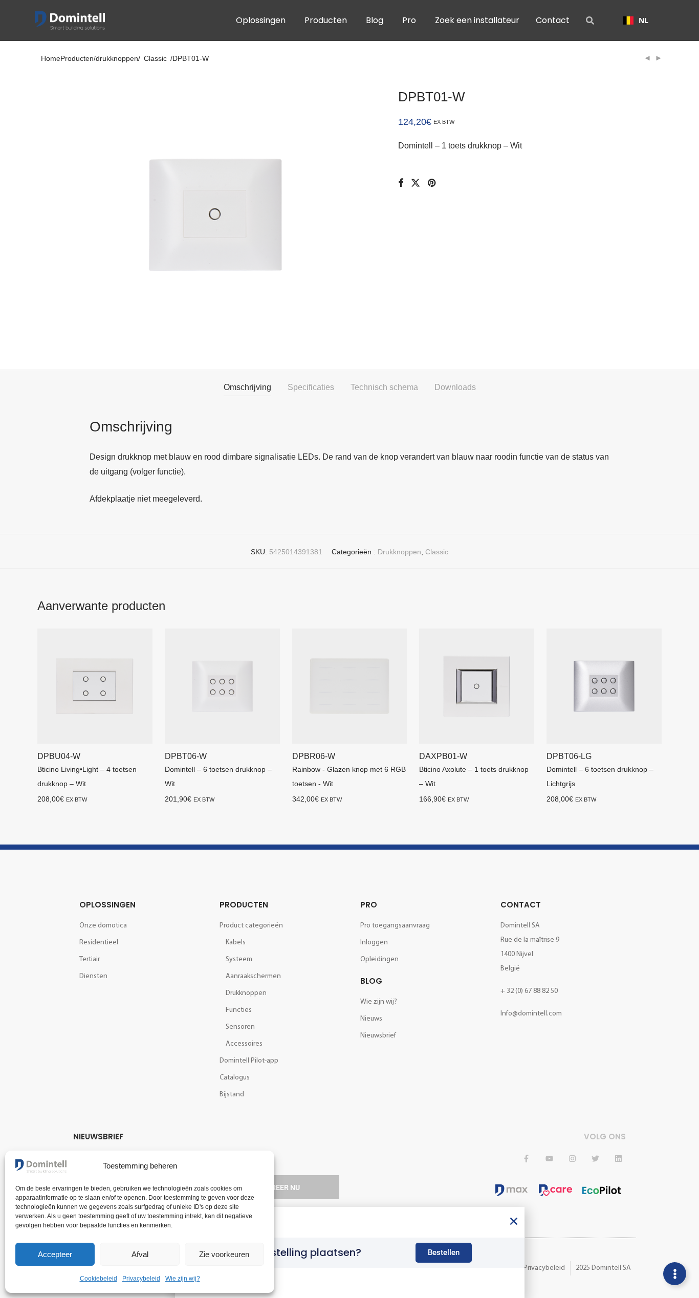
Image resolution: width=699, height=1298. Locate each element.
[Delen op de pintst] (432, 183)
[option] (636, 20)
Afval (140, 1254)
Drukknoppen (399, 552)
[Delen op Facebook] (400, 183)
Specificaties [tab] (311, 387)
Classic (155, 58)
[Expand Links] (674, 1273)
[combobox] (636, 20)
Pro (368, 904)
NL (643, 20)
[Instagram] (572, 1158)
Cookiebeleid (98, 1278)
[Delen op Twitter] (415, 183)
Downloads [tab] (455, 387)
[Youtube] (549, 1158)
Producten (244, 904)
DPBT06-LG (569, 756)
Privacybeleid (141, 1278)
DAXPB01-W (443, 756)
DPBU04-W (58, 756)
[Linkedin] (618, 1158)
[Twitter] (595, 1158)
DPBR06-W (313, 756)
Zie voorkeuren (224, 1254)
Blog (371, 981)
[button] (514, 1221)
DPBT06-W (186, 756)
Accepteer (55, 1254)
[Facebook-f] (526, 1158)
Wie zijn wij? (182, 1278)
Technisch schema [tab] (384, 387)
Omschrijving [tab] (247, 387)
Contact (520, 904)
